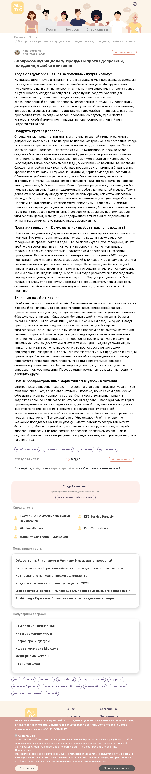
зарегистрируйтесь (64, 468)
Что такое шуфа (27, 663)
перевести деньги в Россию (61, 686)
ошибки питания (27, 449)
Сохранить (27, 768)
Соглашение (109, 709)
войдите (38, 468)
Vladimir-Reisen (31, 528)
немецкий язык (95, 686)
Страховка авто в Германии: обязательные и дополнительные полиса (69, 568)
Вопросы (73, 29)
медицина (46, 679)
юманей (52, 693)
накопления (118, 686)
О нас (71, 709)
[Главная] (17, 8)
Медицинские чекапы (32, 656)
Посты (51, 29)
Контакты (74, 716)
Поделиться (125, 52)
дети (16, 679)
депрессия (85, 449)
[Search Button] (137, 29)
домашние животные (27, 693)
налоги (29, 679)
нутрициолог (107, 449)
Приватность (109, 716)
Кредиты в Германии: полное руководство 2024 (52, 583)
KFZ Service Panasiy (99, 516)
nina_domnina (32, 50)
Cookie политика (55, 729)
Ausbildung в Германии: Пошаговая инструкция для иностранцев (65, 598)
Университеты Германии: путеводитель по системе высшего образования (72, 591)
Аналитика (24, 750)
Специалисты (97, 29)
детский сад (66, 679)
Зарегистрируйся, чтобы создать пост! (75, 497)
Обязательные (26, 735)
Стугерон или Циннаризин (35, 626)
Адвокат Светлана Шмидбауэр (44, 537)
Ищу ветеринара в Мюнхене (36, 648)
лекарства (116, 679)
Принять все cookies (117, 768)
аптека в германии (91, 679)
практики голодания (58, 449)
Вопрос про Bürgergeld (32, 641)
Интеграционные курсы (33, 633)
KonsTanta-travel (96, 528)
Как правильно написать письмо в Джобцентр (51, 575)
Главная (19, 37)
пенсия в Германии (25, 686)
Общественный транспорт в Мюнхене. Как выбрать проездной (63, 560)
